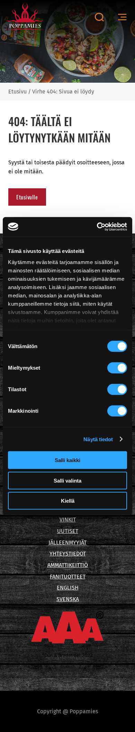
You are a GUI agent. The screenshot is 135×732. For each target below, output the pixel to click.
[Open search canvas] (99, 17)
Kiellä (67, 501)
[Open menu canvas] (122, 17)
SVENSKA (67, 599)
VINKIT (68, 519)
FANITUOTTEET (68, 576)
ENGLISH (68, 587)
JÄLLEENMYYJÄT (67, 542)
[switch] (117, 367)
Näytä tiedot (98, 439)
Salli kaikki (67, 460)
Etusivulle (27, 197)
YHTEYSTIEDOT (68, 553)
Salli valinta (67, 480)
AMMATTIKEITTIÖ (67, 565)
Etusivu (17, 91)
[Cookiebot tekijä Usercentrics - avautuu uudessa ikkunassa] (97, 226)
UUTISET (67, 531)
